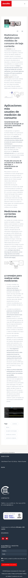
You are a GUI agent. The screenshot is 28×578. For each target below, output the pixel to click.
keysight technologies (11, 431)
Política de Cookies (6, 573)
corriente (14, 423)
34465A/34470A (8, 77)
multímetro (9, 49)
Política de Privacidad (17, 573)
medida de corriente (11, 434)
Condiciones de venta (17, 576)
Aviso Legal (22, 571)
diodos (7, 427)
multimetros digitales (11, 438)
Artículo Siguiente (8, 452)
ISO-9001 (18, 527)
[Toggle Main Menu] (24, 4)
